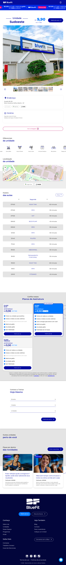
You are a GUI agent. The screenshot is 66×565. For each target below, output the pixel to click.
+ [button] (5, 167)
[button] (60, 2)
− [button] (5, 170)
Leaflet (61, 180)
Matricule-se (25, 514)
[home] (7, 2)
